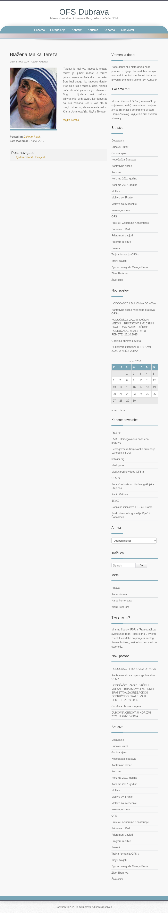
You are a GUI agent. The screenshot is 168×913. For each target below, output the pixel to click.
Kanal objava (119, 594)
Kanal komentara (121, 600)
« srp (114, 410)
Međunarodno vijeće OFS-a (127, 471)
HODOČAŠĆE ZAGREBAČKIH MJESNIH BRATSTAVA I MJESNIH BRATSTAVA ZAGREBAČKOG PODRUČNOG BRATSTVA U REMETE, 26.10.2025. (132, 327)
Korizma (93, 29)
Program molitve (121, 241)
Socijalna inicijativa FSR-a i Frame (131, 507)
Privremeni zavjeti (122, 235)
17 (141, 387)
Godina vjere (118, 153)
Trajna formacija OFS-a (125, 254)
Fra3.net (116, 432)
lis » (122, 410)
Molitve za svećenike (124, 203)
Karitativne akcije (121, 165)
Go (141, 565)
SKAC (115, 500)
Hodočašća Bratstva (123, 159)
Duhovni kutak (32, 136)
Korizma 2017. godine (124, 184)
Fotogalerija (58, 29)
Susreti (115, 248)
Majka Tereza (71, 119)
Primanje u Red (120, 229)
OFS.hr (115, 478)
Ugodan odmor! (22, 157)
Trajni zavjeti (119, 260)
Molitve (115, 191)
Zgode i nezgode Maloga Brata (129, 267)
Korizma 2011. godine (124, 178)
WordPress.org (120, 606)
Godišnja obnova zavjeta (126, 340)
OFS (114, 216)
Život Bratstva (119, 273)
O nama (109, 29)
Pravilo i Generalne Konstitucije (130, 222)
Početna (39, 29)
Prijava (115, 587)
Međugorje (117, 465)
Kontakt (77, 29)
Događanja (117, 140)
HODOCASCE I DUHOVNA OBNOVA (133, 303)
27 (114, 400)
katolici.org (117, 459)
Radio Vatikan (119, 494)
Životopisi (117, 279)
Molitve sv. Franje (122, 197)
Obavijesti (127, 29)
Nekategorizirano (121, 210)
